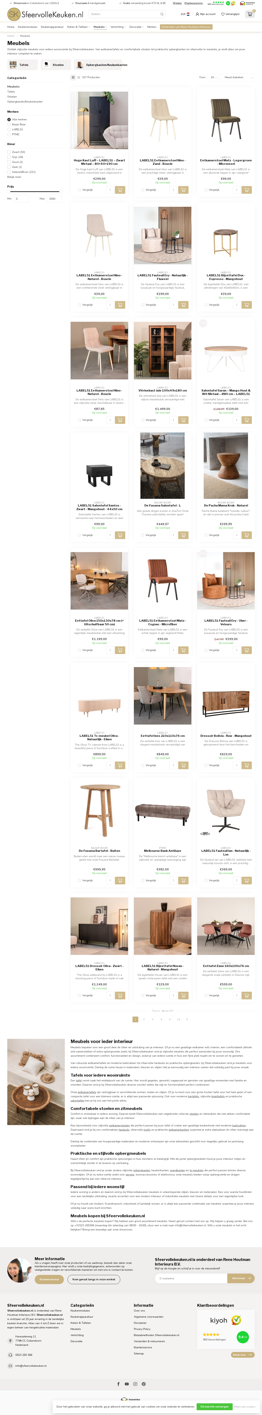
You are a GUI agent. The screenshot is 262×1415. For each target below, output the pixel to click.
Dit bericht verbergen (215, 1406)
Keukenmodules (27, 27)
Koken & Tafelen (77, 27)
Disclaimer (140, 1323)
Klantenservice (194, 3)
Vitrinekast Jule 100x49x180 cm (162, 390)
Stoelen (12, 96)
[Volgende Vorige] (187, 1019)
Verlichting (117, 27)
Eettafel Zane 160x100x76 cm (226, 966)
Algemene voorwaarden (148, 1317)
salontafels (77, 1100)
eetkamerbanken (179, 1130)
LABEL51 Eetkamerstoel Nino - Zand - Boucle (163, 162)
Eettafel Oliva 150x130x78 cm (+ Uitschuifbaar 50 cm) (99, 622)
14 (178, 1019)
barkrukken (239, 1125)
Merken (151, 27)
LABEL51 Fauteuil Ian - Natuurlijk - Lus (226, 852)
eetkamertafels (87, 1092)
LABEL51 (17, 129)
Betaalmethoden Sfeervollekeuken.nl (156, 1335)
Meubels (99, 27)
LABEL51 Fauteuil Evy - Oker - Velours (226, 622)
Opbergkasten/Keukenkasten (25, 101)
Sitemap (139, 1353)
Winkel (177, 3)
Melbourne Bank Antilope (162, 851)
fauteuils (124, 1130)
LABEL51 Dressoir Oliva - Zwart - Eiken (99, 967)
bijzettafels (218, 1096)
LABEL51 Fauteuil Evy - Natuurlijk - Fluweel (163, 277)
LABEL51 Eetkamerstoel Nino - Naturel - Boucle (99, 277)
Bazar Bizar (19, 124)
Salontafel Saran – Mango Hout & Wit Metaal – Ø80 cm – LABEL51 (226, 392)
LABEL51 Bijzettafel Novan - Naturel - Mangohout (163, 967)
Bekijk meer (14, 177)
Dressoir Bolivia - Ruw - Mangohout (226, 736)
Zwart (18, 152)
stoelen (194, 1114)
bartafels (193, 1096)
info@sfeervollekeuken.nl (31, 1366)
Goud (17, 162)
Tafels (11, 92)
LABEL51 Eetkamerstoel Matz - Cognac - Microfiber (162, 622)
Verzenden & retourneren (149, 1341)
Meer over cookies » (245, 1406)
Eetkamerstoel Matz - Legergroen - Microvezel (226, 162)
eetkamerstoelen (119, 1125)
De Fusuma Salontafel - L (162, 505)
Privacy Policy (142, 1329)
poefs (147, 1130)
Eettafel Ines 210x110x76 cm (163, 736)
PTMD (15, 134)
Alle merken (19, 119)
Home (10, 27)
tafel (79, 1080)
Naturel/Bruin (23, 172)
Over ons (139, 1310)
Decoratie (135, 27)
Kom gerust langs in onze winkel (94, 1279)
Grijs (17, 157)
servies (130, 1174)
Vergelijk (87, 189)
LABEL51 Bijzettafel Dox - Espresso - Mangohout (226, 277)
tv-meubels (197, 1170)
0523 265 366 (23, 1355)
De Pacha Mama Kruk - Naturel (226, 505)
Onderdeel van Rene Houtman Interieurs (186, 27)
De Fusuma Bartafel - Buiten (99, 851)
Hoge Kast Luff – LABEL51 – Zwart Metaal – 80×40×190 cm (99, 162)
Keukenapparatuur (52, 27)
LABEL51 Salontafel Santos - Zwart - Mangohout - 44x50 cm (99, 507)
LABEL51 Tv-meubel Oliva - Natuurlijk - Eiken (99, 737)
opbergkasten (141, 1170)
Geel (17, 167)
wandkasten (177, 1170)
